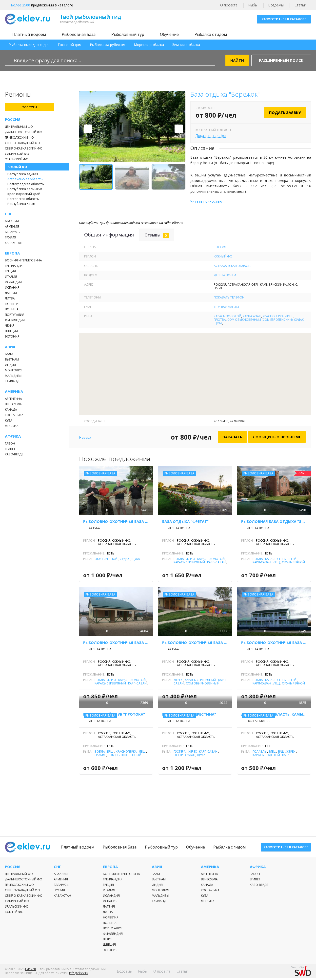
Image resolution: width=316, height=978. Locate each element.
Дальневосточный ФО (23, 132)
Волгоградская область (25, 184)
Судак (299, 320)
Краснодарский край (23, 193)
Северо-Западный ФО (22, 143)
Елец (272, 751)
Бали (9, 354)
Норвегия (12, 304)
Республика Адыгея (22, 174)
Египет (10, 449)
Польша (12, 309)
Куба (8, 420)
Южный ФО (17, 167)
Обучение (169, 34)
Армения (12, 226)
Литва (10, 298)
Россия (12, 119)
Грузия (10, 237)
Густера (180, 751)
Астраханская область (25, 179)
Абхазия (12, 221)
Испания (12, 287)
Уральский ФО (16, 159)
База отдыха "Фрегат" (185, 521)
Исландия (13, 282)
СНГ (8, 214)
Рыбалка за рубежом (107, 44)
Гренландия (14, 266)
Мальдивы (13, 376)
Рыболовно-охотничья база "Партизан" (116, 521)
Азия (10, 347)
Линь (289, 316)
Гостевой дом (69, 44)
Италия (11, 277)
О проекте (228, 5)
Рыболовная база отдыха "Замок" (274, 521)
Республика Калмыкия (24, 189)
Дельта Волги (225, 275)
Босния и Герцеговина (23, 260)
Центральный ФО (19, 127)
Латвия (11, 293)
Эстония (12, 336)
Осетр (178, 755)
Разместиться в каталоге (284, 19)
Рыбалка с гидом (211, 34)
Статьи (300, 5)
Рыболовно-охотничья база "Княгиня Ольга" (195, 642)
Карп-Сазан (252, 316)
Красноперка (273, 316)
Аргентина (13, 399)
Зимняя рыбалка (186, 44)
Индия (10, 365)
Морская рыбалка (149, 44)
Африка (13, 436)
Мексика (12, 426)
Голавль (259, 751)
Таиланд (12, 381)
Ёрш (110, 751)
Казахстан (13, 243)
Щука (218, 323)
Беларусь (12, 232)
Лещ (276, 562)
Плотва (220, 320)
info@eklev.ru (78, 973)
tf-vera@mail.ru (226, 307)
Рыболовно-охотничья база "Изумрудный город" (116, 642)
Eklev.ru (30, 969)
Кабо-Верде (14, 454)
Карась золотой (227, 316)
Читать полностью (206, 201)
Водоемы (276, 5)
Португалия (14, 315)
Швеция (11, 331)
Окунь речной (106, 559)
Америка (14, 391)
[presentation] (88, 129)
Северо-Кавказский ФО (23, 148)
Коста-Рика (14, 415)
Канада (11, 409)
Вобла (179, 559)
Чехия (9, 325)
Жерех (190, 559)
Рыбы (252, 5)
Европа (12, 253)
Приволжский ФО (19, 137)
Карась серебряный (189, 562)
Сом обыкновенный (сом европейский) (260, 320)
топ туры (29, 107)
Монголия (13, 370)
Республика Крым (21, 203)
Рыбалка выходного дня (29, 44)
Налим (100, 755)
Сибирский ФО (17, 154)
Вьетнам (12, 359)
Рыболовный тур (127, 34)
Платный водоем (29, 34)
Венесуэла (13, 404)
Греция (10, 271)
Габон (10, 443)
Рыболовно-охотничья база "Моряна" (274, 642)
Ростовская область (23, 198)
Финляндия (15, 320)
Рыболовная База (79, 34)
